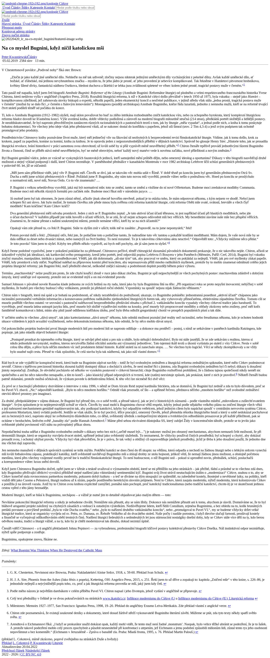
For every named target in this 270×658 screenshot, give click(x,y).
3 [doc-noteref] (230, 149)
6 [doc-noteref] (236, 373)
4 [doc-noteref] (169, 242)
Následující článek (37, 650)
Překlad (7, 643)
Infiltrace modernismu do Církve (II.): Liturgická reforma (216, 598)
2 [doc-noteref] (178, 144)
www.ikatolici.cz (114, 598)
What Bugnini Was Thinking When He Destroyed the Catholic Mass (56, 550)
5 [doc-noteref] (159, 350)
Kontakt (49, 7)
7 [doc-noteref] (106, 419)
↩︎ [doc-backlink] (166, 572)
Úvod (6, 7)
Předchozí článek (13, 650)
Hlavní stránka (12, 24)
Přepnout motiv (12, 27)
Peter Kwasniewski (14, 57)
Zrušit (5, 20)
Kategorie (36, 7)
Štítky (25, 7)
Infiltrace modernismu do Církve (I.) (151, 598)
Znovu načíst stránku (16, 35)
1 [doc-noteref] (244, 84)
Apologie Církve (57, 3)
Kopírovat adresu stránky (18, 31)
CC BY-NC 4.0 (30, 654)
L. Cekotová (21, 643)
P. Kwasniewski (40, 643)
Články (15, 7)
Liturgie (57, 643)
